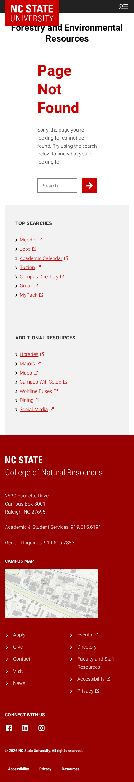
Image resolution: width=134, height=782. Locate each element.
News (19, 683)
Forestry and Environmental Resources (67, 33)
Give (18, 647)
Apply (19, 635)
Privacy (45, 769)
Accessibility (18, 769)
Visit (18, 671)
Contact (21, 659)
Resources (70, 769)
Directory (87, 647)
